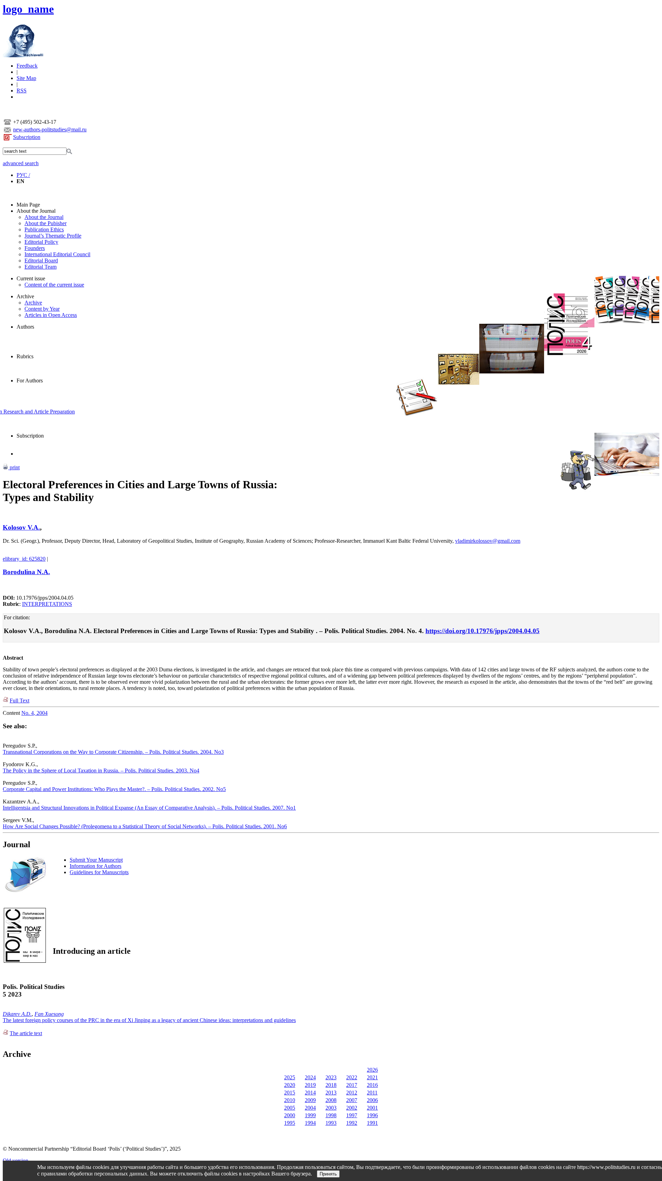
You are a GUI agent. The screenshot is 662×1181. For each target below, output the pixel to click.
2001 (372, 1108)
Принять (328, 1174)
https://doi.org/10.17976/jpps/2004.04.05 (482, 630)
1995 (289, 1123)
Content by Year (42, 309)
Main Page (28, 205)
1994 (310, 1123)
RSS (22, 90)
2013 (331, 1092)
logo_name (28, 9)
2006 (372, 1100)
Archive (25, 296)
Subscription (26, 137)
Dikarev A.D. (17, 1014)
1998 (331, 1115)
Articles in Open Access (50, 315)
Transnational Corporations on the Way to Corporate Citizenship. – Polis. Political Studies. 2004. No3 (113, 752)
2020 (289, 1085)
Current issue (31, 278)
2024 (310, 1077)
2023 (331, 1077)
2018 (331, 1085)
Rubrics (25, 356)
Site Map (26, 78)
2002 (351, 1108)
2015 (289, 1092)
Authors (25, 327)
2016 (372, 1085)
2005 (289, 1108)
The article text (26, 1033)
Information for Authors (95, 866)
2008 (331, 1100)
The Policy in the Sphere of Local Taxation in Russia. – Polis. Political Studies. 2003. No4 (101, 770)
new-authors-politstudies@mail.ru (50, 129)
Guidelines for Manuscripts (99, 872)
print (14, 467)
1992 (351, 1123)
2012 (351, 1092)
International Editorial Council (57, 254)
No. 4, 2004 (34, 713)
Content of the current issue (54, 285)
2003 (331, 1108)
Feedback (27, 66)
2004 (310, 1108)
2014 (310, 1092)
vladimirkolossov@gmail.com (487, 541)
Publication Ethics (44, 229)
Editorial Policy (41, 242)
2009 (310, 1100)
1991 (372, 1123)
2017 (351, 1085)
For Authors (30, 380)
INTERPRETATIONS (47, 604)
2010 (289, 1100)
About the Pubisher (45, 223)
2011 (372, 1092)
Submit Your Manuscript (96, 860)
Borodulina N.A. (26, 572)
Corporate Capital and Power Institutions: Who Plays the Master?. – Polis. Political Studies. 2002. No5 (114, 789)
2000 (289, 1115)
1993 (331, 1123)
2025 (289, 1077)
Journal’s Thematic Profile (52, 236)
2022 (351, 1077)
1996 (372, 1115)
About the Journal (36, 211)
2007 (351, 1100)
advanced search (21, 163)
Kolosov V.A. (21, 527)
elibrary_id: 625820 (24, 559)
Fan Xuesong (49, 1014)
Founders (34, 248)
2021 (372, 1077)
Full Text (19, 700)
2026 (372, 1070)
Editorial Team (40, 267)
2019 (310, 1085)
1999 (310, 1115)
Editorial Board (41, 260)
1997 (351, 1115)
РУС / (23, 175)
